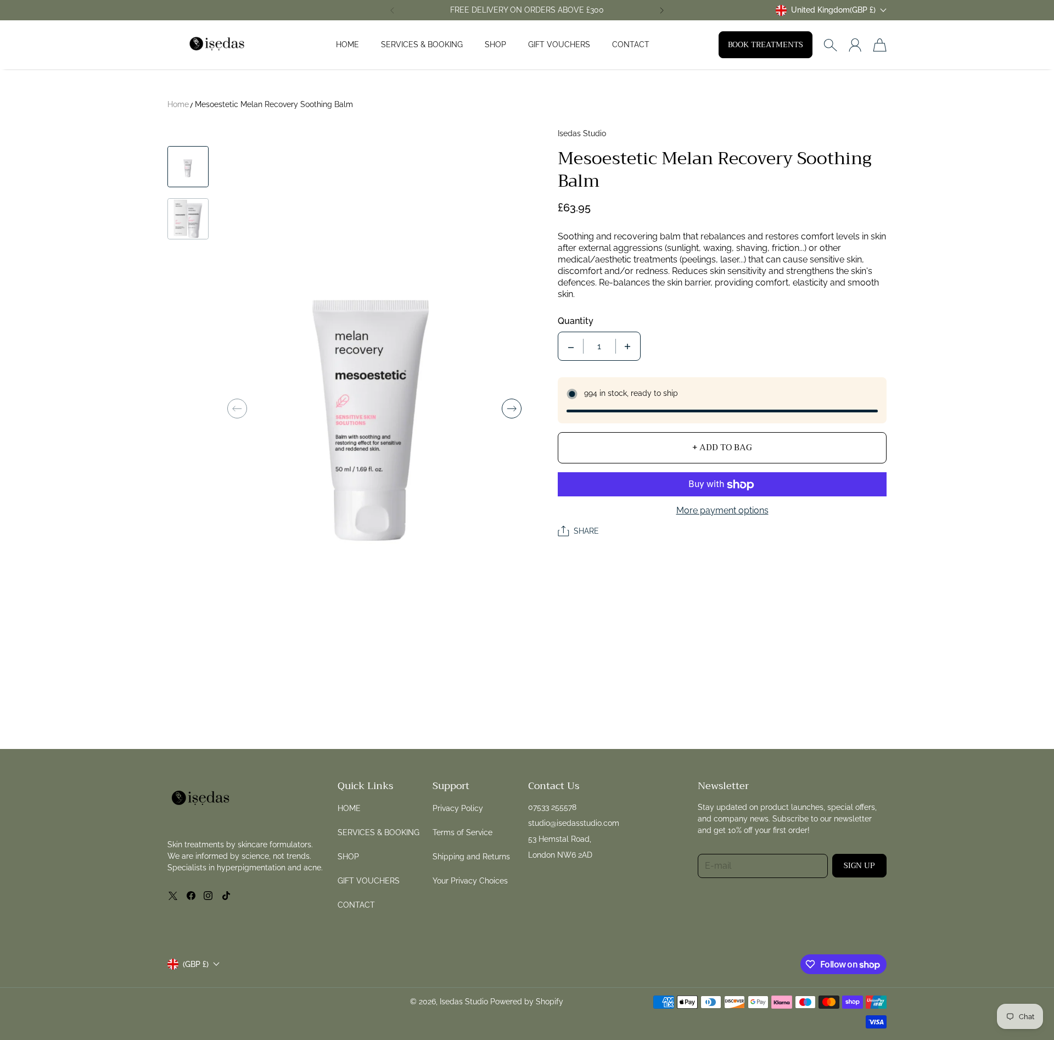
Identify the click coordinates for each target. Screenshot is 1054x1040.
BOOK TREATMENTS (765, 44)
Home (178, 104)
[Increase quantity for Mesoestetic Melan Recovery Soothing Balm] (627, 346)
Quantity (575, 321)
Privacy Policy (458, 808)
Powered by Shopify (526, 1001)
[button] (392, 10)
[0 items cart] (880, 45)
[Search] (830, 45)
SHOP (495, 44)
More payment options (722, 511)
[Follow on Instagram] (208, 895)
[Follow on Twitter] (172, 895)
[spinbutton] (599, 346)
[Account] (855, 45)
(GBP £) (196, 964)
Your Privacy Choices (470, 880)
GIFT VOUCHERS (559, 44)
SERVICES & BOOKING (422, 44)
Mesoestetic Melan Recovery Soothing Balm (274, 104)
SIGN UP (859, 865)
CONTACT (630, 44)
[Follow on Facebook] (191, 895)
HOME (347, 44)
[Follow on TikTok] (226, 895)
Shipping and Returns (471, 856)
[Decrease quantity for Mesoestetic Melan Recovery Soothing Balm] (571, 346)
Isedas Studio (464, 1001)
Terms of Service (462, 832)
